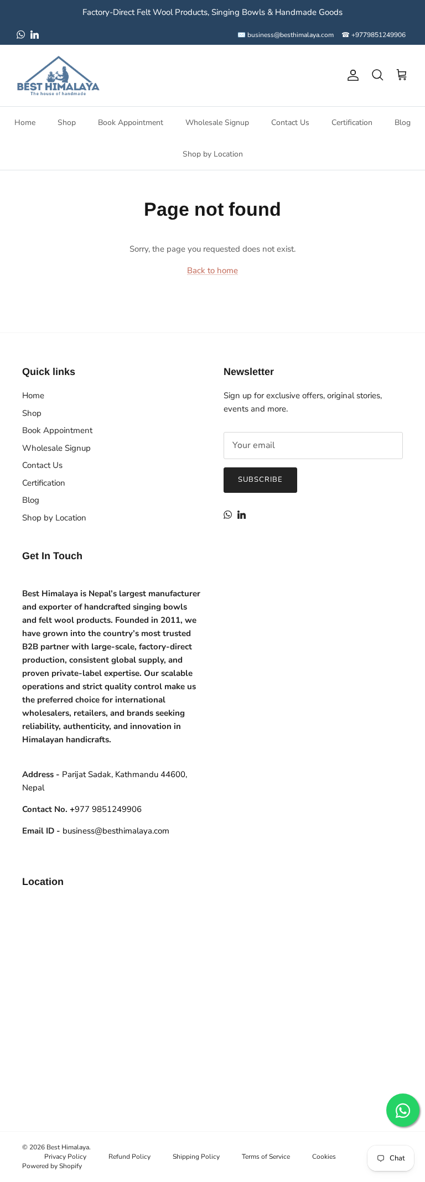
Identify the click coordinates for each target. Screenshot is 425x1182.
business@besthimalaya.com (116, 830)
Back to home (212, 270)
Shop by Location (213, 154)
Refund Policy (129, 1156)
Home (24, 122)
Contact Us (290, 122)
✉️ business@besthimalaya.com (285, 34)
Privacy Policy (65, 1156)
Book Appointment (130, 122)
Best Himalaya (67, 1147)
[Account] (351, 75)
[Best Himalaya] (58, 75)
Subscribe (260, 480)
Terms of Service (266, 1156)
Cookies (324, 1156)
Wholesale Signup (217, 122)
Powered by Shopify (52, 1166)
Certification (351, 122)
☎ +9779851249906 (373, 34)
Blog (403, 122)
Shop (67, 122)
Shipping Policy (196, 1156)
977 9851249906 (106, 809)
